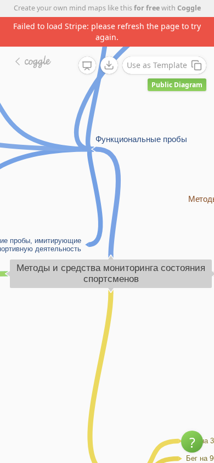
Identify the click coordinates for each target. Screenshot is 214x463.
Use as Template (157, 65)
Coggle (189, 8)
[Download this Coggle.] (109, 65)
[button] (192, 442)
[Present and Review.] (87, 66)
